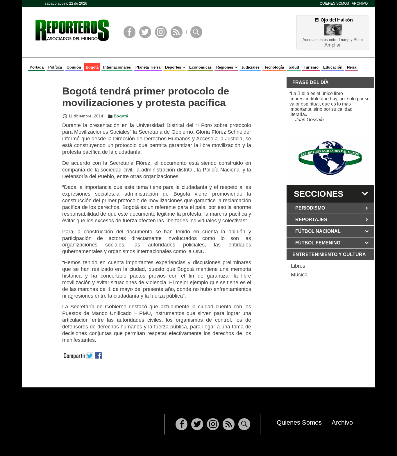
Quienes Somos (334, 3)
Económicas (200, 67)
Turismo (311, 67)
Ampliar (332, 44)
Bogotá (92, 67)
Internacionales (117, 67)
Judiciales (250, 67)
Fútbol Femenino (317, 242)
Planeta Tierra (147, 67)
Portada (37, 67)
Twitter (145, 32)
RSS (177, 32)
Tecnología (274, 67)
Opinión (74, 67)
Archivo (360, 3)
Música (299, 275)
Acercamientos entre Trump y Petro (333, 39)
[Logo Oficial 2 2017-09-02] (330, 158)
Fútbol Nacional (318, 231)
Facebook (129, 32)
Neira (351, 67)
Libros (298, 266)
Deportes (173, 67)
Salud (294, 67)
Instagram (161, 32)
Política (55, 67)
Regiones (224, 67)
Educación (332, 67)
